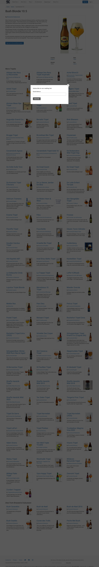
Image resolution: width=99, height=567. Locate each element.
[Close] (68, 85)
